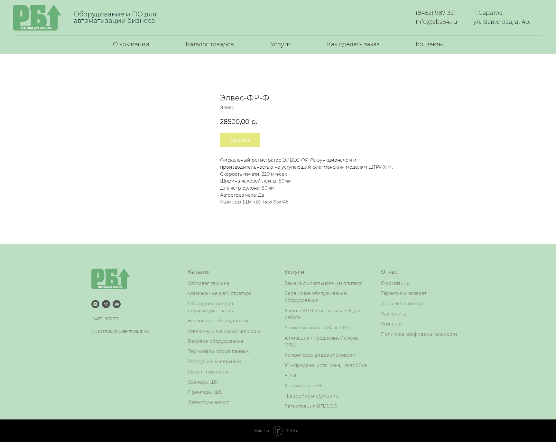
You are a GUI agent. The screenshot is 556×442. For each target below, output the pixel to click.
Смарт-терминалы (209, 372)
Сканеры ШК (203, 382)
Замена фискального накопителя (323, 283)
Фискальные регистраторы (220, 293)
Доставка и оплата (402, 303)
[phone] (106, 304)
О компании (131, 44)
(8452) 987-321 (436, 12)
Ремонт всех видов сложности (320, 355)
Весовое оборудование (216, 341)
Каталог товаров (210, 44)
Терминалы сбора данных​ (218, 351)
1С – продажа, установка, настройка (325, 365)
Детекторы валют (208, 402)
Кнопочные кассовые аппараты (225, 331)
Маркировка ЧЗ (303, 386)
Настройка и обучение (311, 396)
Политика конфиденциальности (419, 334)
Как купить (393, 314)
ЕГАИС (292, 376)
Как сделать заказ (353, 44)
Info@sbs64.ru (436, 21)
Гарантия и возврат (403, 293)
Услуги (281, 44)
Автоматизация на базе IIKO (317, 328)
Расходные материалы (214, 361)
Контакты (429, 44)
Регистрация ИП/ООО (310, 406)
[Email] (117, 304)
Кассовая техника (208, 283)
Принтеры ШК (205, 392)
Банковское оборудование (219, 321)
